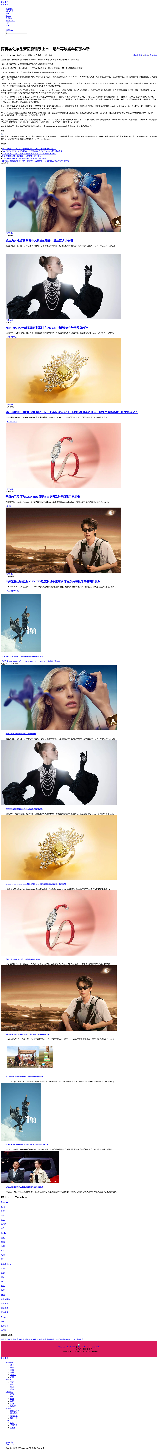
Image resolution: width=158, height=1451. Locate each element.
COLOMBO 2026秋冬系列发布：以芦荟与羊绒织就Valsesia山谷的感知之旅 (32, 151)
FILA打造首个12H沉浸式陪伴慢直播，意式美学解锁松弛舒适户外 (29, 149)
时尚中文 (80, 1339)
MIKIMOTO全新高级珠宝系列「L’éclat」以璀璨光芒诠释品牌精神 (24, 809)
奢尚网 (3, 1339)
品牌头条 (153, 55)
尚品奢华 (9, 9)
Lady (3, 1233)
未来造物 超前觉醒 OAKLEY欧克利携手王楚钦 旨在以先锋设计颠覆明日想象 (27, 1034)
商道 (3, 1290)
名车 (3, 1228)
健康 (3, 1277)
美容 (3, 1238)
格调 (3, 1246)
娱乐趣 (13, 1406)
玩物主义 (4, 1312)
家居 (3, 1268)
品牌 (7, 23)
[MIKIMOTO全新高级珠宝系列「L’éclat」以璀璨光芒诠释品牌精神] (59, 805)
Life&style (9, 1392)
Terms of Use (95, 1347)
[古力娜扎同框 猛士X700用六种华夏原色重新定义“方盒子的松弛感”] (30, 1183)
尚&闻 (3, 1330)
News (3, 1317)
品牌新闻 (4, 1326)
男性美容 (4, 1304)
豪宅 (3, 1207)
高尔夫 (3, 1224)
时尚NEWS (10, 21)
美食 (3, 1273)
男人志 (8, 16)
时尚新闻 (28, 1339)
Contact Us (71, 1347)
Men (3, 1294)
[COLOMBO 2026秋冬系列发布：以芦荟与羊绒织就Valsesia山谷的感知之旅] (21, 1140)
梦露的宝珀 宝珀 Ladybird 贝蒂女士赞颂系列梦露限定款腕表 (23, 959)
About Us (61, 1347)
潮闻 (146, 55)
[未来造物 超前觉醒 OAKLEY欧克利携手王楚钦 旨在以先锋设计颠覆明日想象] (59, 1030)
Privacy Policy (83, 1347)
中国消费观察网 (45, 1339)
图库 (7, 25)
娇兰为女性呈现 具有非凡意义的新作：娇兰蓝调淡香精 (21, 734)
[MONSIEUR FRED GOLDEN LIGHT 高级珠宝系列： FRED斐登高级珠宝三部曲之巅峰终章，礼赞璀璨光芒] (59, 880)
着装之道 (4, 1308)
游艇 (3, 1215)
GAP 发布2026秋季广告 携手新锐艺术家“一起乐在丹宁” (24, 158)
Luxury (4, 1202)
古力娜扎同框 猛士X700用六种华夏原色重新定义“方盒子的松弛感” (29, 154)
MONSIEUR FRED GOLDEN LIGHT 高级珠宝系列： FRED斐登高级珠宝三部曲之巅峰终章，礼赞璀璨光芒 (36, 884)
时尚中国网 (137, 55)
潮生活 (35, 1339)
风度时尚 (62, 1339)
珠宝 (3, 1211)
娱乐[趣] (9, 18)
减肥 (3, 1242)
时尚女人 (9, 13)
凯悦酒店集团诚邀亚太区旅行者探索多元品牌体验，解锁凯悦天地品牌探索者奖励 (35, 161)
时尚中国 (4, 2)
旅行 (3, 1281)
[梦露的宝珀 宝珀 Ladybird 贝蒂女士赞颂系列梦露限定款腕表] (59, 955)
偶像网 (9, 1339)
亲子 (3, 1259)
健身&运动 (5, 1299)
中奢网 (22, 1339)
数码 (3, 1286)
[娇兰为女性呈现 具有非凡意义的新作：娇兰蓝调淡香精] (59, 730)
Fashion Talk (71, 1339)
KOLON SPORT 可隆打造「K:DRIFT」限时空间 (21, 156)
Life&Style (10, 11)
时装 (3, 1250)
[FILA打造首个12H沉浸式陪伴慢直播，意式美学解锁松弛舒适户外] (30, 1072)
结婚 (3, 1255)
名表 (3, 1220)
